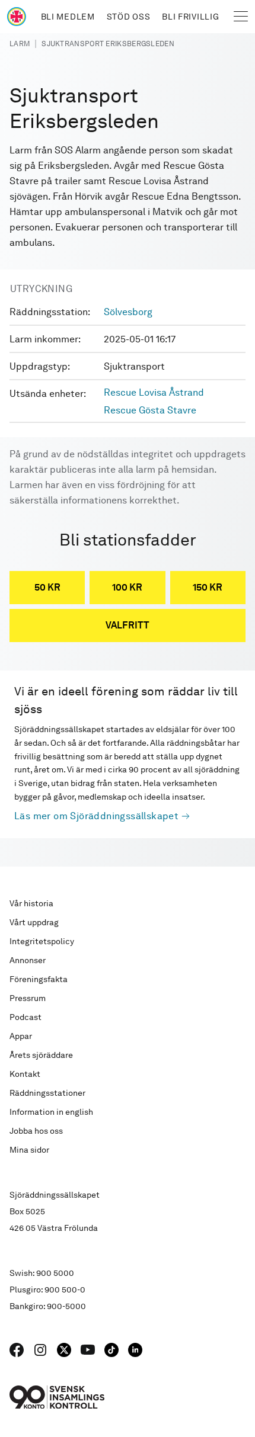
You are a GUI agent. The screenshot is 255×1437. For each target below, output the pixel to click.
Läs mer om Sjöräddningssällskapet (96, 816)
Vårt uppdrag (34, 922)
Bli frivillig (190, 16)
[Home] (16, 16)
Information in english (51, 1112)
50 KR (47, 587)
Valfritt (127, 625)
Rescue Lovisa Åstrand (154, 392)
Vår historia (31, 903)
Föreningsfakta (38, 979)
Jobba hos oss (36, 1131)
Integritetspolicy (41, 941)
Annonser (27, 960)
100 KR (127, 587)
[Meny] (241, 16)
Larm (19, 44)
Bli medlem (68, 16)
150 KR (207, 587)
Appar (20, 1036)
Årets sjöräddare (41, 1055)
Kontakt (24, 1074)
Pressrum (27, 998)
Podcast (25, 1017)
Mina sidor (29, 1149)
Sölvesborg (128, 311)
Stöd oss (129, 16)
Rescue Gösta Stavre (150, 410)
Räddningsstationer (47, 1093)
